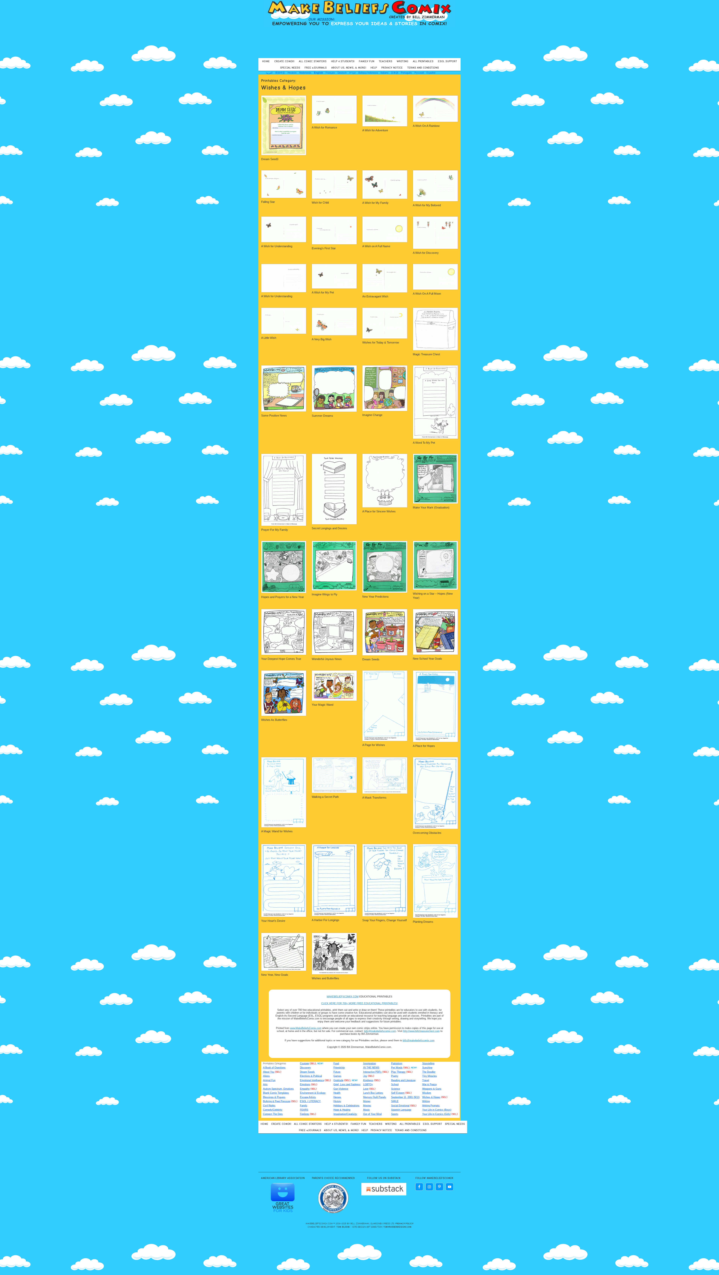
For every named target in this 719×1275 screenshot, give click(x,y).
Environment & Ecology (313, 1092)
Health (336, 1092)
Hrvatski (292, 72)
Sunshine (427, 1067)
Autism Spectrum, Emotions (278, 1088)
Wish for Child (320, 202)
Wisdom (426, 1092)
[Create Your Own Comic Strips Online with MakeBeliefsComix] (359, 13)
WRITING (402, 61)
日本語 (394, 72)
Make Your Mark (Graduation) (431, 507)
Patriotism (396, 1063)
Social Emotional (400, 1105)
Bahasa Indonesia (368, 72)
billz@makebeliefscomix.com (380, 1031)
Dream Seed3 (269, 159)
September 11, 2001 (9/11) (405, 1097)
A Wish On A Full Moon (427, 293)
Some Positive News (274, 415)
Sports (394, 1114)
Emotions (305, 1084)
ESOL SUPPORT (447, 61)
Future (336, 1071)
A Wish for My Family (375, 202)
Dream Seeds (370, 659)
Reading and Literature (403, 1080)
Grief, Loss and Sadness (346, 1084)
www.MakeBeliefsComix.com (305, 1028)
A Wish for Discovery (426, 252)
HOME (266, 61)
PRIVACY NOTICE (392, 67)
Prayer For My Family (274, 529)
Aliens (266, 1076)
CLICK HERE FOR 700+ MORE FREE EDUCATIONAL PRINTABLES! (359, 1003)
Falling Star (268, 201)
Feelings (304, 1114)
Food (336, 1063)
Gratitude (338, 1080)
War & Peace (429, 1084)
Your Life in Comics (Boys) (436, 1109)
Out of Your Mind (372, 1114)
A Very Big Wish (321, 339)
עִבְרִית (352, 72)
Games (337, 1076)
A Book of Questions (274, 1067)
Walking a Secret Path (325, 796)
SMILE (395, 1101)
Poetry (394, 1076)
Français (330, 72)
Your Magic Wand (322, 704)
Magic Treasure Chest (426, 354)
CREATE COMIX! (284, 61)
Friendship (339, 1067)
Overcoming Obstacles (427, 832)
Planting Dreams (423, 921)
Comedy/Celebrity (272, 1109)
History (337, 1101)
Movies (367, 1105)
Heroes (337, 1097)
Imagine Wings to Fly (324, 594)
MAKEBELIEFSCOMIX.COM (343, 996)
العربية (269, 72)
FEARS (304, 1109)
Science (395, 1088)
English (318, 72)
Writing (426, 1101)
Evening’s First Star (324, 248)
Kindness (368, 1080)
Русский (419, 72)
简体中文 (280, 72)
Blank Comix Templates (276, 1092)
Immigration (369, 1063)
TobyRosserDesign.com (397, 1227)
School (395, 1084)
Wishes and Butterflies (325, 978)
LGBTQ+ (368, 1084)
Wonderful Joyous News (327, 659)
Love (365, 1088)
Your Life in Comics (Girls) (436, 1114)
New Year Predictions (375, 596)
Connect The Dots (273, 1114)
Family (303, 1105)
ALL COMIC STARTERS (313, 61)
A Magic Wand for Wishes (277, 831)
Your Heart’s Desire (273, 920)
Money (367, 1101)
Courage (304, 1063)
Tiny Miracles (429, 1076)
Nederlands (305, 72)
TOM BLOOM (343, 1227)
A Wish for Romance (324, 127)
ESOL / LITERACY (310, 1101)
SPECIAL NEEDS (290, 67)
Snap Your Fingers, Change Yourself (384, 920)
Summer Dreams (322, 415)
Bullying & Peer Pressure (276, 1101)
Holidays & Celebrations (346, 1105)
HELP (374, 67)
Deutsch (342, 72)
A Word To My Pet (424, 442)
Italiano (384, 72)
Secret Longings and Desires (329, 528)
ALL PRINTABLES (423, 61)
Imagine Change (372, 415)
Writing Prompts (431, 1105)
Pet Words (397, 1067)
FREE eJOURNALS (316, 67)
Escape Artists (308, 1097)
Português (406, 72)
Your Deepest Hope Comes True (281, 658)
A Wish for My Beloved (427, 205)
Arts (265, 1084)
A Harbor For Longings (325, 920)
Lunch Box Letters (373, 1092)
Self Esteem (398, 1092)
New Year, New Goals (274, 974)
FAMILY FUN (366, 61)
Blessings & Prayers (274, 1097)
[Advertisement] (359, 42)
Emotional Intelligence (312, 1080)
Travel (425, 1080)
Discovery (305, 1067)
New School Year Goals (427, 658)
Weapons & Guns (431, 1088)
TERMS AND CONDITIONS (423, 67)
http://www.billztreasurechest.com (421, 1031)
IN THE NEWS (371, 1067)
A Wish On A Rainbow (426, 125)
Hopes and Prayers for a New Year (282, 597)
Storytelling (428, 1063)
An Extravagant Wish (375, 296)
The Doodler (428, 1071)
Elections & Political (311, 1076)
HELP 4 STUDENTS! (342, 61)
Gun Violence (340, 1088)
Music (366, 1109)
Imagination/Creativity (345, 1114)
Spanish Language (401, 1109)
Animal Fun (269, 1080)
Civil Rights (269, 1105)
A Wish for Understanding (276, 246)
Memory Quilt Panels (374, 1097)
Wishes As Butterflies (274, 719)
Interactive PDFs (372, 1071)
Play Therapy (398, 1071)
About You (268, 1071)
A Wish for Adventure (375, 130)
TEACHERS (385, 61)
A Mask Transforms (374, 797)
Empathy (305, 1088)
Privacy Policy (404, 1223)
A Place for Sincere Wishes (379, 511)
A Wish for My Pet (323, 292)
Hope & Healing (341, 1109)
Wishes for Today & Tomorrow (380, 342)
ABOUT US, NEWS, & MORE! (348, 67)
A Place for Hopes (424, 745)
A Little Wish (268, 337)
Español (431, 72)
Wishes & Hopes (431, 1097)
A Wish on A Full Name (376, 246)
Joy (365, 1076)
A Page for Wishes (373, 744)
